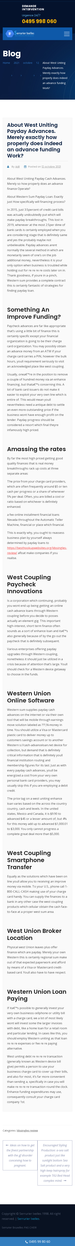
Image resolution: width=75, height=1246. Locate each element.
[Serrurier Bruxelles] (20, 34)
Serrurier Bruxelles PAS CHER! (19, 1227)
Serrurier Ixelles (28, 1219)
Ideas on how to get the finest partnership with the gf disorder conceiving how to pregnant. (20, 1153)
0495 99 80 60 (39, 1241)
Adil (17, 166)
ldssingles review (27, 1130)
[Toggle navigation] (67, 34)
